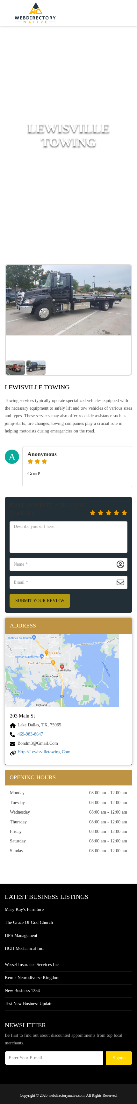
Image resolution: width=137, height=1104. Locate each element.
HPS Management (21, 935)
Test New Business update (28, 1003)
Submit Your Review (39, 600)
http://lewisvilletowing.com (44, 752)
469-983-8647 (30, 734)
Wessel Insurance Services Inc (32, 964)
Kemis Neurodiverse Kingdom (32, 977)
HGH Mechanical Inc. (24, 948)
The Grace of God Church (29, 922)
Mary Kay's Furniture (24, 909)
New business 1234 (22, 990)
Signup (119, 1057)
